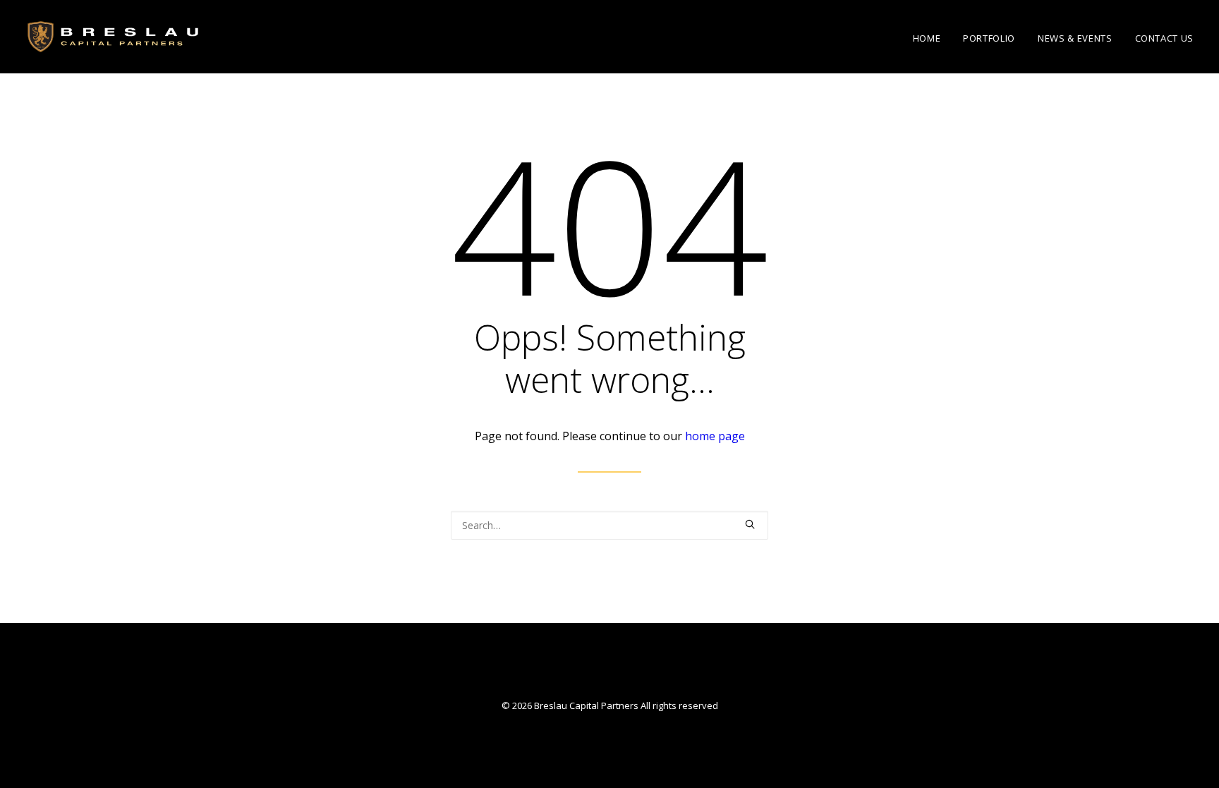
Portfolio (989, 38)
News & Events (1075, 38)
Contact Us (1164, 38)
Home (927, 38)
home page (715, 436)
